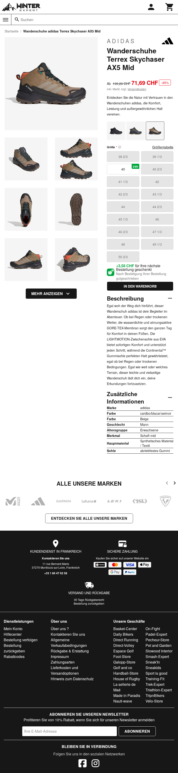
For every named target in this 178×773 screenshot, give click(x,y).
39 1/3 (157, 156)
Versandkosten (136, 89)
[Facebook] (82, 764)
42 (157, 181)
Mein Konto (13, 628)
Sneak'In (153, 662)
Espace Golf (123, 651)
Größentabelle (162, 147)
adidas (121, 41)
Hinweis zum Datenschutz (72, 678)
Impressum (60, 656)
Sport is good (156, 673)
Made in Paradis (126, 695)
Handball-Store (125, 673)
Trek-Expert (155, 684)
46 (157, 219)
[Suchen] (17, 19)
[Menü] (5, 19)
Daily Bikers (123, 634)
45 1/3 (123, 219)
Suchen (27, 19)
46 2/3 (123, 231)
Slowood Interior (159, 651)
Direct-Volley (123, 645)
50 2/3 (123, 256)
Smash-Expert (157, 656)
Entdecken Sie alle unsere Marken (89, 518)
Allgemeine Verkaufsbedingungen (69, 642)
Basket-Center (125, 628)
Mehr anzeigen (47, 293)
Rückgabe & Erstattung (70, 651)
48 (123, 244)
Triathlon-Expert (159, 690)
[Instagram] (95, 764)
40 (129, 167)
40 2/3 (157, 169)
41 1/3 (123, 181)
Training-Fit (155, 678)
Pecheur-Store (157, 639)
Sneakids (153, 667)
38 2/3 (123, 156)
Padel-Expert (156, 634)
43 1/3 (157, 194)
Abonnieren (137, 731)
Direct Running (125, 639)
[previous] (167, 484)
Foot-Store (122, 656)
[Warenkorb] (169, 7)
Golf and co (122, 667)
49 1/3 (157, 244)
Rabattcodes (14, 656)
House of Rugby (126, 678)
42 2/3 (123, 194)
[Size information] (119, 147)
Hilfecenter (13, 634)
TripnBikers (155, 695)
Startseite (12, 31)
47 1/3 (157, 231)
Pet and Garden (159, 645)
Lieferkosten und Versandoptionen (65, 670)
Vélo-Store (154, 701)
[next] (174, 484)
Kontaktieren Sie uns (56, 558)
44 (123, 206)
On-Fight (153, 628)
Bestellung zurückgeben (89, 603)
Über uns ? (60, 628)
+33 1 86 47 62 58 (55, 573)
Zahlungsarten (63, 662)
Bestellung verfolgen (21, 639)
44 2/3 (157, 206)
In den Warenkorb (140, 286)
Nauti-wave (122, 701)
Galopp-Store (124, 662)
